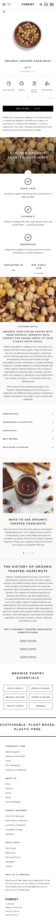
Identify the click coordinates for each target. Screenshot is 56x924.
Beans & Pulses (15, 697)
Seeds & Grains (40, 688)
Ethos (8, 797)
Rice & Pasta (15, 688)
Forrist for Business (14, 816)
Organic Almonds (28, 640)
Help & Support (12, 752)
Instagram (10, 862)
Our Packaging (12, 765)
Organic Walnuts (28, 656)
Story (8, 784)
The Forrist (10, 848)
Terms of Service (13, 907)
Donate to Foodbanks (15, 770)
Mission (9, 788)
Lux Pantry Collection (15, 825)
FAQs (8, 761)
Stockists (9, 834)
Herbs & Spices (40, 697)
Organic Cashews (28, 648)
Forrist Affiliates (13, 802)
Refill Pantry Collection (16, 820)
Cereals (41, 706)
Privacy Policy (12, 911)
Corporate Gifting (13, 829)
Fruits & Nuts (15, 706)
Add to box (28, 109)
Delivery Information (15, 756)
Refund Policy (12, 915)
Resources (10, 853)
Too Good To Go (13, 857)
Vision (8, 793)
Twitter (8, 866)
